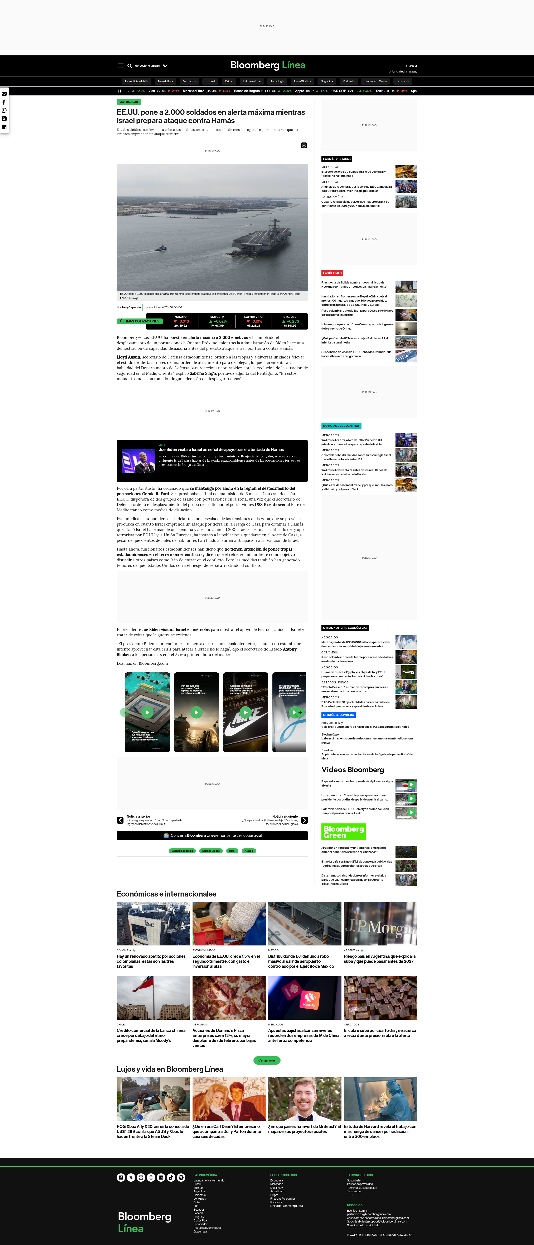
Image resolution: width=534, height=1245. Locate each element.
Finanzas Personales (283, 1198)
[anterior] (120, 820)
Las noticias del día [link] (136, 81)
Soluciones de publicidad (362, 1225)
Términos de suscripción (362, 1187)
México (198, 1187)
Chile (197, 1202)
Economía (276, 1180)
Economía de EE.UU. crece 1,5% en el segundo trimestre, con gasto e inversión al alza (226, 961)
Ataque (249, 850)
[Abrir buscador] (130, 66)
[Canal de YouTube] (141, 1177)
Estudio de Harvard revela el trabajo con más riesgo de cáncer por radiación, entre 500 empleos (380, 1131)
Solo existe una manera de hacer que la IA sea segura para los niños (365, 727)
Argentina (199, 1191)
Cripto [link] (229, 81)
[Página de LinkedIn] (161, 1177)
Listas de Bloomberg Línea (286, 1206)
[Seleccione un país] (165, 66)
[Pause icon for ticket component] (119, 91)
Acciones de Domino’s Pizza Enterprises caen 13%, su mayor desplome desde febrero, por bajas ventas (224, 1038)
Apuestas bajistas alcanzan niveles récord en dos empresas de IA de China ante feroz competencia (303, 1035)
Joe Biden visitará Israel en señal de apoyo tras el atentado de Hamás (221, 449)
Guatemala (200, 1231)
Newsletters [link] (165, 81)
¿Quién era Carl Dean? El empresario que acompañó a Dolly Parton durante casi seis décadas (227, 1131)
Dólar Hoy (276, 1187)
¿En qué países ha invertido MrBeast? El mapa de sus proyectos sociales (304, 1129)
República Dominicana (207, 1227)
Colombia (200, 1195)
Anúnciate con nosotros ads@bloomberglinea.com (378, 1218)
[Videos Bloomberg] (369, 770)
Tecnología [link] (277, 81)
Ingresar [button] (411, 65)
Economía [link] (403, 81)
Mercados (276, 1184)
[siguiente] (304, 820)
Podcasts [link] (349, 81)
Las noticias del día (182, 850)
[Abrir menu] (120, 66)
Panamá (198, 1213)
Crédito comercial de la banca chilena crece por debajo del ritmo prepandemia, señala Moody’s (151, 1035)
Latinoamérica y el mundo (209, 1180)
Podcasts (276, 1202)
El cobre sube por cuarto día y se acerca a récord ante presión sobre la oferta (380, 1033)
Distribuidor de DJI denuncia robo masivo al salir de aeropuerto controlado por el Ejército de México (301, 961)
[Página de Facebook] (121, 1177)
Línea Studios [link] (302, 81)
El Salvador (201, 1224)
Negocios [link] (327, 81)
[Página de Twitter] (131, 1177)
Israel (232, 850)
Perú (196, 1206)
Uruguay (199, 1217)
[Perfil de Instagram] (151, 1177)
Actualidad (129, 102)
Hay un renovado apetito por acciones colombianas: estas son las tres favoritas (151, 961)
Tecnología (354, 1191)
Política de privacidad (360, 1184)
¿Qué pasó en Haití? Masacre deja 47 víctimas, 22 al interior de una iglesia (270, 822)
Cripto (274, 1195)
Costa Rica (200, 1220)
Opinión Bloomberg (338, 715)
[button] (304, 145)
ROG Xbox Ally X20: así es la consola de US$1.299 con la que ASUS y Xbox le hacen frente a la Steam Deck (153, 1131)
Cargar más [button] (267, 1060)
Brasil (197, 1184)
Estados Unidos (211, 850)
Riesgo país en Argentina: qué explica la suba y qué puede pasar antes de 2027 (380, 959)
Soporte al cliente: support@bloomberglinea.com (377, 1221)
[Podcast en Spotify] (181, 1177)
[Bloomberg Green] (369, 832)
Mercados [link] (189, 81)
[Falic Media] (392, 71)
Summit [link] (210, 81)
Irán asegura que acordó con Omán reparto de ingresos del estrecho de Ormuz (154, 822)
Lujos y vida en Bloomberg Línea (170, 1069)
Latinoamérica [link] (252, 81)
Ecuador (199, 1209)
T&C (350, 1195)
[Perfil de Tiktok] (171, 1177)
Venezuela (200, 1198)
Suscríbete (353, 1180)
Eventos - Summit (357, 1210)
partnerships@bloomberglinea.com (369, 1214)
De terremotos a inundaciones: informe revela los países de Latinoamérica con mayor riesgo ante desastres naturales (353, 880)
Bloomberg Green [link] (376, 81)
